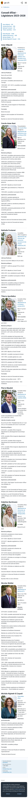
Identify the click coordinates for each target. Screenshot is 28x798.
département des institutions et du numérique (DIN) (22, 133)
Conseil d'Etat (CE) (7, 769)
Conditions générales (19, 789)
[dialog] (14, 789)
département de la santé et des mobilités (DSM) (22, 396)
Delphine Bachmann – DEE (10, 35)
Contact (3, 780)
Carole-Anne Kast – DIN (9, 26)
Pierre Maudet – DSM (8, 33)
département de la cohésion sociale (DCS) (22, 304)
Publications (6, 7)
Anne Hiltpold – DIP (8, 24)
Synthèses (5, 762)
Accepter (19, 793)
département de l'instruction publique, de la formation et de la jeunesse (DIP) (22, 56)
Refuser (8, 793)
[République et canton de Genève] (2, 2)
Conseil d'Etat (21, 49)
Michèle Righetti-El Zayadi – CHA (11, 39)
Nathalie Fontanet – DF (9, 28)
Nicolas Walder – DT (8, 37)
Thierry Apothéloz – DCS (9, 30)
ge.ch (6, 2)
